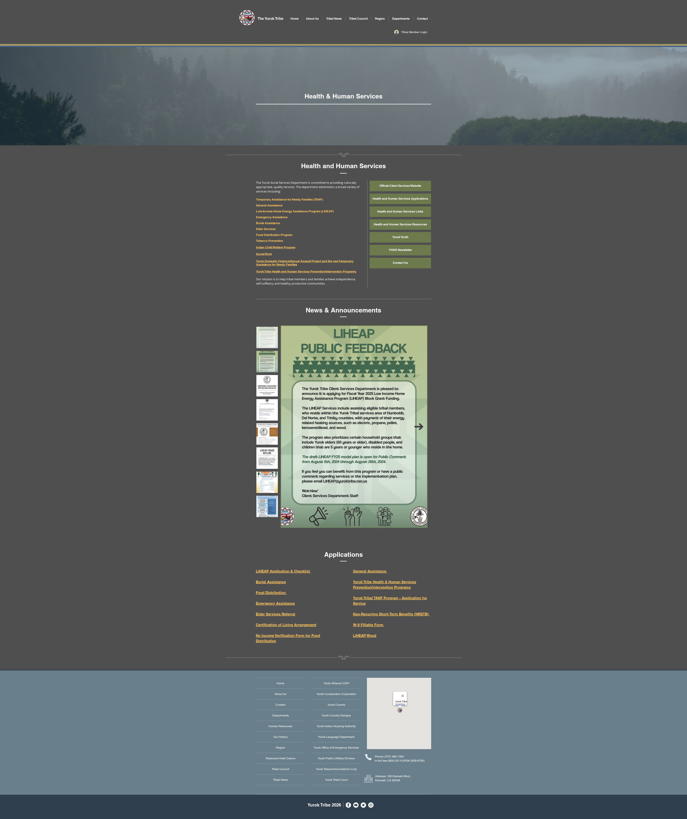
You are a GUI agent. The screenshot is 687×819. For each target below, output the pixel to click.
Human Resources (280, 726)
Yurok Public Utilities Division (336, 758)
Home (280, 683)
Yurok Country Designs (336, 715)
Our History (280, 737)
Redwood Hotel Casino (280, 758)
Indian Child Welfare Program (275, 247)
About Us (280, 694)
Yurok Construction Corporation (336, 694)
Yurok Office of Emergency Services (336, 747)
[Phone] (368, 757)
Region (280, 747)
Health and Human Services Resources (400, 224)
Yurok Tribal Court (336, 779)
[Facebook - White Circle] (348, 805)
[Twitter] (363, 805)
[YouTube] (356, 805)
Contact (280, 704)
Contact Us (400, 263)
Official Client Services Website (400, 186)
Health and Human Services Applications (400, 198)
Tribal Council (280, 769)
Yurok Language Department (336, 737)
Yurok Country (336, 704)
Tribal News (280, 779)
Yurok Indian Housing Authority (336, 726)
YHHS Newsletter (400, 250)
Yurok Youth (400, 237)
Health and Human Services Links (400, 211)
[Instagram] (371, 805)
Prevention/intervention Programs (382, 587)
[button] (401, 19)
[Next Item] (419, 426)
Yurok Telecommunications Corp (336, 769)
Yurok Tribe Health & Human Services (384, 582)
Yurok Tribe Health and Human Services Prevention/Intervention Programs (306, 271)
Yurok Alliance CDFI (336, 683)
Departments (280, 715)
